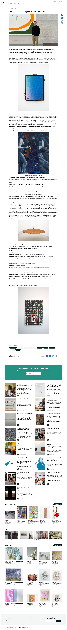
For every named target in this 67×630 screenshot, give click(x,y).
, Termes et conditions (20, 627)
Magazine (62, 3)
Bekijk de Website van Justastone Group (16, 338)
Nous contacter (7, 621)
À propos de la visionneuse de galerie (11, 618)
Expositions (28, 3)
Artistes (36, 3)
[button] (62, 15)
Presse (6, 620)
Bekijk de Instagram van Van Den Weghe (16, 337)
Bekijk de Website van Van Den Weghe (16, 340)
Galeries (54, 3)
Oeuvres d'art (45, 3)
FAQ (5, 617)
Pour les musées (32, 618)
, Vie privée (26, 627)
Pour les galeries (32, 617)
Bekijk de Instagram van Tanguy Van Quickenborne (18, 336)
